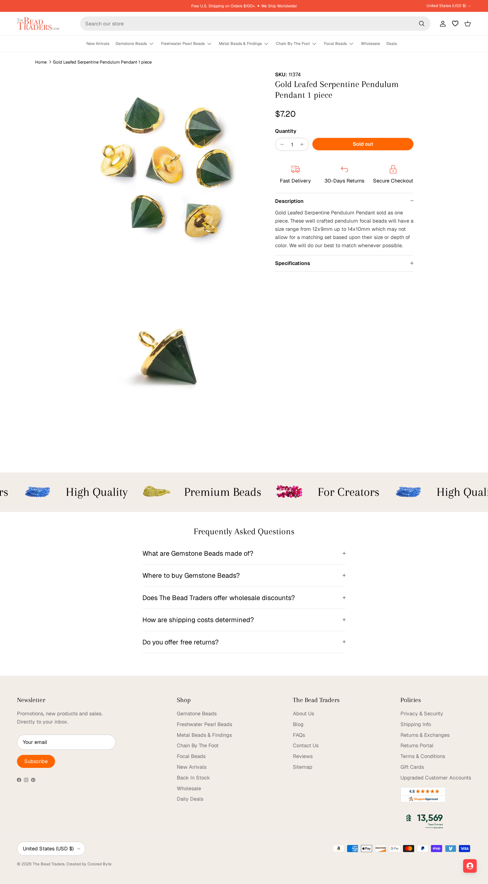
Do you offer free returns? (180, 642)
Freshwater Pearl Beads (183, 43)
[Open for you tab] (470, 866)
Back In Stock (193, 777)
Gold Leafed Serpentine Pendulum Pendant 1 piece (102, 62)
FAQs (299, 735)
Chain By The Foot (293, 43)
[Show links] (154, 44)
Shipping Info (415, 724)
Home (41, 62)
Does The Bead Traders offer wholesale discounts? (218, 597)
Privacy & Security (421, 713)
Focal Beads (335, 43)
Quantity (285, 131)
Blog (298, 724)
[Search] (421, 23)
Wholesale (370, 43)
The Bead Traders (48, 863)
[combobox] (255, 23)
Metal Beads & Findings (240, 43)
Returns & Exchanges (425, 735)
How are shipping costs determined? (198, 619)
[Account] (441, 23)
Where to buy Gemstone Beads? (191, 575)
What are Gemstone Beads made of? (197, 553)
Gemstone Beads (131, 43)
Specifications (292, 263)
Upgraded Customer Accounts (435, 777)
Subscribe (36, 761)
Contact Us (306, 745)
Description (289, 201)
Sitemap (302, 767)
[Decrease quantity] (280, 144)
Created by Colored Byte (89, 863)
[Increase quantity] (303, 144)
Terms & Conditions (422, 756)
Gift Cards (412, 767)
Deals (391, 43)
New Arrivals (97, 43)
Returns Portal (416, 745)
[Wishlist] (455, 23)
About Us (303, 713)
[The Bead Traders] (38, 23)
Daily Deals (190, 799)
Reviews (303, 756)
